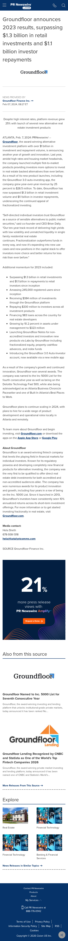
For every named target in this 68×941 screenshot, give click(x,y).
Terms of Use (23, 921)
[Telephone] (54, 5)
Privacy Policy (42, 921)
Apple (28, 438)
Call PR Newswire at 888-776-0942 (35, 909)
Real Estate (9, 827)
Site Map (46, 926)
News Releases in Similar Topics (21, 865)
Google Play (49, 438)
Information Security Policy (23, 926)
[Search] (63, 5)
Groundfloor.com (31, 433)
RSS (57, 926)
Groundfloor (10, 142)
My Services (32, 900)
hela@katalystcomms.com (19, 539)
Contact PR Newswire (34, 888)
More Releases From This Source (21, 785)
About (33, 896)
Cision (40, 935)
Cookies (34, 930)
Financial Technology (48, 827)
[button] (34, 72)
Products (33, 892)
